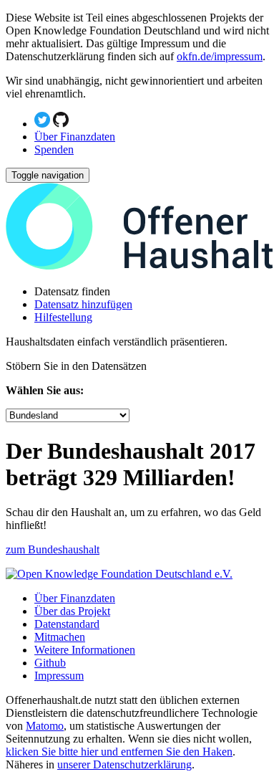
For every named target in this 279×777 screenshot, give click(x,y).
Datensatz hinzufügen (83, 304)
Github (50, 663)
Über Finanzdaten (74, 136)
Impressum (59, 675)
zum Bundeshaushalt (52, 549)
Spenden (54, 149)
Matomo (45, 726)
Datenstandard (66, 624)
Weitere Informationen (84, 650)
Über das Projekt (72, 611)
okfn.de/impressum (220, 56)
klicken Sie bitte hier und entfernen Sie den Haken (119, 751)
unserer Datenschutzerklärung (124, 764)
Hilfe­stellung (63, 317)
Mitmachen (59, 637)
